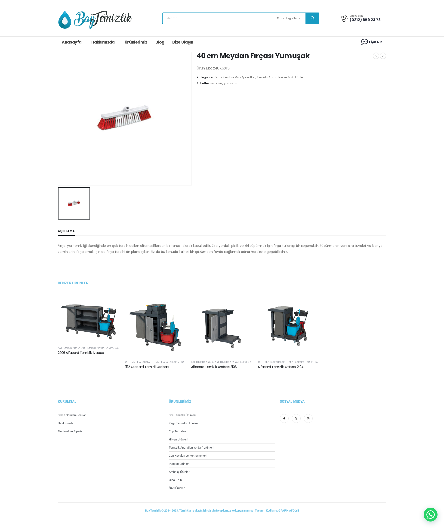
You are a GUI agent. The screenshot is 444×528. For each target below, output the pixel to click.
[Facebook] (284, 418)
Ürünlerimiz (136, 42)
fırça (213, 83)
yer (220, 83)
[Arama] (312, 18)
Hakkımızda (103, 42)
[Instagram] (308, 418)
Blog (159, 42)
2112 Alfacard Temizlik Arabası (146, 366)
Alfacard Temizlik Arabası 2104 (281, 366)
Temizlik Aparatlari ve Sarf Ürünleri (280, 77)
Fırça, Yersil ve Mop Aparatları (235, 77)
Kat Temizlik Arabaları (72, 348)
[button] (431, 515)
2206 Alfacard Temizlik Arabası (81, 352)
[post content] (89, 318)
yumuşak (230, 83)
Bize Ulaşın (182, 42)
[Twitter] (296, 418)
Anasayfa (71, 42)
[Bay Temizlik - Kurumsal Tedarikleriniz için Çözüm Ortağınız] (95, 19)
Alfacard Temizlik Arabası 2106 (214, 366)
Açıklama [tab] (66, 231)
